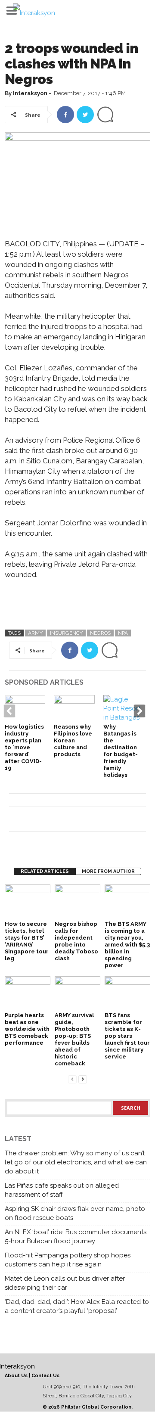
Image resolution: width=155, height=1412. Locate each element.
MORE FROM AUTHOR (108, 871)
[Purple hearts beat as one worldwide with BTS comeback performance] (27, 993)
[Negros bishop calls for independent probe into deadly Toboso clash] (77, 901)
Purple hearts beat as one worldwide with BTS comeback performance (27, 1029)
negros (100, 633)
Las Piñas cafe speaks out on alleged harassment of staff (62, 1190)
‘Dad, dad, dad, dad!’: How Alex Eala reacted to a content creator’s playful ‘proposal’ (77, 1306)
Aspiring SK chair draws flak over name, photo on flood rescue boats (75, 1213)
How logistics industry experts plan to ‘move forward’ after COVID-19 (24, 747)
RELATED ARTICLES (45, 871)
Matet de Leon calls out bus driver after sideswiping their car (65, 1283)
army (35, 633)
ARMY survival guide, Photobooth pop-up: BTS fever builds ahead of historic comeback (74, 1039)
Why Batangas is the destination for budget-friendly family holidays (120, 750)
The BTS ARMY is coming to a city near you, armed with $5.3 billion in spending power (127, 944)
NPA (123, 633)
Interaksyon (30, 93)
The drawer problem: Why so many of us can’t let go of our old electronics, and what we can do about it (76, 1162)
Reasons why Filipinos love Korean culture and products (73, 740)
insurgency (66, 633)
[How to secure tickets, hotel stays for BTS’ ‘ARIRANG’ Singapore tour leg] (27, 901)
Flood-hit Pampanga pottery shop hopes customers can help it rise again (67, 1259)
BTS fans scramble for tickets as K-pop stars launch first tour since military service (127, 1036)
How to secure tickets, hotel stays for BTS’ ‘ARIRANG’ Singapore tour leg (27, 941)
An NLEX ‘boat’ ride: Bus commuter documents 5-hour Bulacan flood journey (75, 1236)
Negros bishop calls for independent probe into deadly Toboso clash (76, 941)
